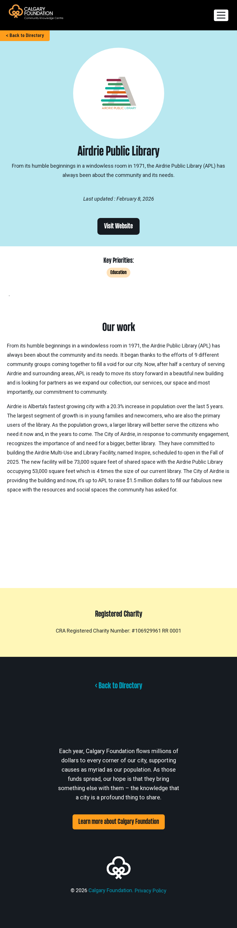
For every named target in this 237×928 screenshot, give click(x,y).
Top (223, 914)
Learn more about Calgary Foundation (118, 821)
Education (118, 272)
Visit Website (118, 226)
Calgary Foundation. (110, 890)
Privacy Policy (150, 891)
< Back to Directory (25, 35)
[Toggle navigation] (221, 15)
